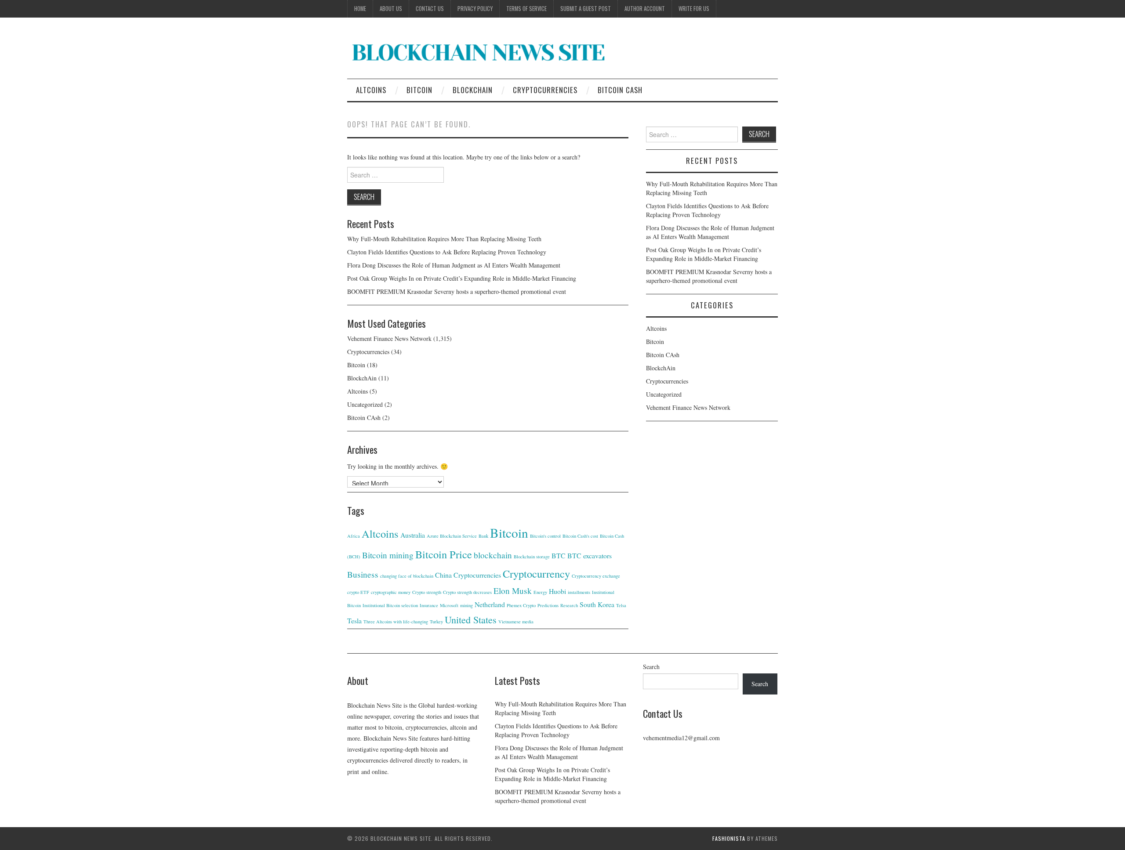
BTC (559, 555)
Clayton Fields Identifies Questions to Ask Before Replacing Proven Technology (446, 252)
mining (466, 605)
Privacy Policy (475, 8)
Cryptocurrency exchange (596, 576)
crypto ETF (358, 592)
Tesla (354, 620)
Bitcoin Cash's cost (580, 536)
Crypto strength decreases (467, 592)
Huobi (557, 591)
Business (362, 574)
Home (360, 8)
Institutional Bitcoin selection (390, 605)
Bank (483, 536)
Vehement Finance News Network (389, 338)
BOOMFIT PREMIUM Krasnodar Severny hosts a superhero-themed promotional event (456, 291)
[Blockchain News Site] (479, 51)
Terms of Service (526, 8)
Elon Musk (513, 590)
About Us (391, 8)
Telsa (621, 605)
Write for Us (694, 8)
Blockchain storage (532, 556)
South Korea (597, 604)
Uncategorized (365, 404)
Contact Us (430, 8)
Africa (353, 536)
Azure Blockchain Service (452, 536)
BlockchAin (473, 89)
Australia (412, 534)
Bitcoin (419, 89)
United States (471, 619)
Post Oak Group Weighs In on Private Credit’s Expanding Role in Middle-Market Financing (461, 278)
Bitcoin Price (443, 554)
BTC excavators (589, 555)
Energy (540, 592)
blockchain (493, 555)
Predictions (548, 605)
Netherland (490, 604)
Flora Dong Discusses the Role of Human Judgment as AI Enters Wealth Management (453, 265)
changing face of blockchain (406, 576)
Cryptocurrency (536, 573)
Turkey (436, 622)
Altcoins (371, 89)
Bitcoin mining (388, 555)
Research (569, 605)
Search (651, 666)
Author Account (644, 8)
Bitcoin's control (545, 536)
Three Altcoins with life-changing (395, 622)
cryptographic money (390, 592)
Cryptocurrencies (545, 89)
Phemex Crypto (521, 605)
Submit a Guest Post (585, 8)
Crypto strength (426, 592)
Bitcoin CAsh (620, 89)
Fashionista (728, 838)
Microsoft (449, 605)
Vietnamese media (515, 622)
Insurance (429, 605)
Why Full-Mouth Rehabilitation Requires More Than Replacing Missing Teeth (444, 239)
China (443, 574)
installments (579, 592)
